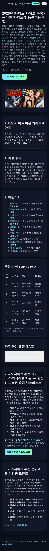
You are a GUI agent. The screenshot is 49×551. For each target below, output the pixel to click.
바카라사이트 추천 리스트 (23, 442)
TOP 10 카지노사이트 (14, 76)
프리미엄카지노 (17, 203)
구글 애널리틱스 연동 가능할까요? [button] (23, 359)
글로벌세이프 (16, 209)
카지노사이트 (30, 37)
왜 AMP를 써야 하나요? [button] (17, 352)
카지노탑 (14, 250)
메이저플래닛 (16, 247)
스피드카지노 (16, 215)
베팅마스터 (15, 227)
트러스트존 (15, 233)
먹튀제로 (14, 238)
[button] (9, 98)
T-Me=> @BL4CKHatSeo (20, 525)
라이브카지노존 (17, 221)
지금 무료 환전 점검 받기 (18, 452)
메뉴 (44, 4)
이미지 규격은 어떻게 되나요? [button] (20, 356)
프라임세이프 (16, 241)
